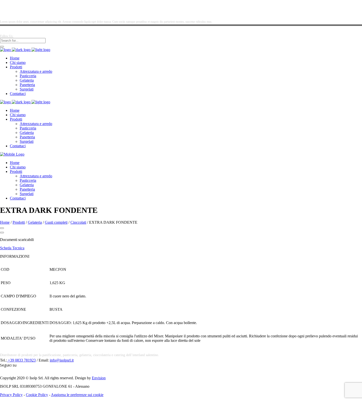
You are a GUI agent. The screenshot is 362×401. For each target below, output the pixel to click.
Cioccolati (78, 222)
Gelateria (35, 222)
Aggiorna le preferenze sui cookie (77, 395)
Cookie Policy (37, 395)
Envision (99, 378)
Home (5, 222)
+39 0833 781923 (21, 360)
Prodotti (19, 222)
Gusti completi (56, 222)
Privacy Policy (11, 395)
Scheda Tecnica (12, 248)
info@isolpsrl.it (62, 360)
